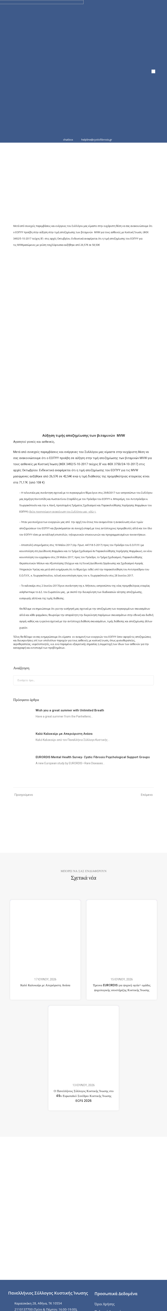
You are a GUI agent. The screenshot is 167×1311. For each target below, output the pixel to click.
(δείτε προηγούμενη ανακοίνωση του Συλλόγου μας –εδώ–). (62, 511)
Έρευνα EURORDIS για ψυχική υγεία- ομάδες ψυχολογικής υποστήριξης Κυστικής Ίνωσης (122, 987)
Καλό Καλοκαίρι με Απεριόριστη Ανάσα (45, 985)
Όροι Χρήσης (104, 1304)
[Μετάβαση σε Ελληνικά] (153, 71)
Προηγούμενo (23, 795)
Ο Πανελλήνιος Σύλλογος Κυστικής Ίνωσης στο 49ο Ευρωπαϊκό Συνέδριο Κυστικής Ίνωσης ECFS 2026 (83, 1096)
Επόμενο (147, 795)
